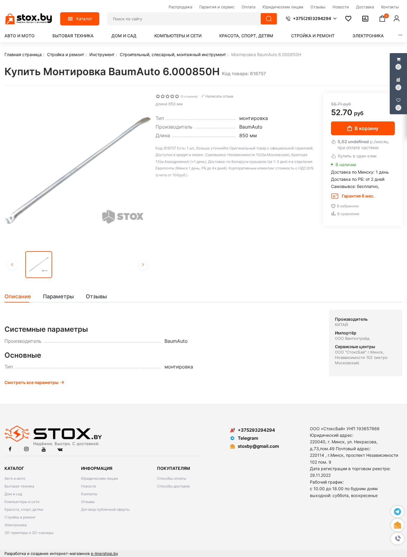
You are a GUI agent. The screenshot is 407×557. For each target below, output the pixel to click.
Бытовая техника (73, 35)
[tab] (20, 297)
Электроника (368, 35)
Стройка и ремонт (313, 35)
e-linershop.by (104, 553)
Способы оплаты (171, 478)
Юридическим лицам (99, 478)
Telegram (248, 438)
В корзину (366, 128)
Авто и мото (19, 35)
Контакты (89, 494)
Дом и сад (123, 35)
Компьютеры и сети (177, 35)
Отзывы (88, 501)
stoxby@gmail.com (258, 446)
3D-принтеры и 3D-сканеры (29, 532)
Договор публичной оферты (105, 509)
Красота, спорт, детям (246, 35)
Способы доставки (173, 486)
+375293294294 (256, 430)
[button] (397, 538)
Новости (88, 486)
